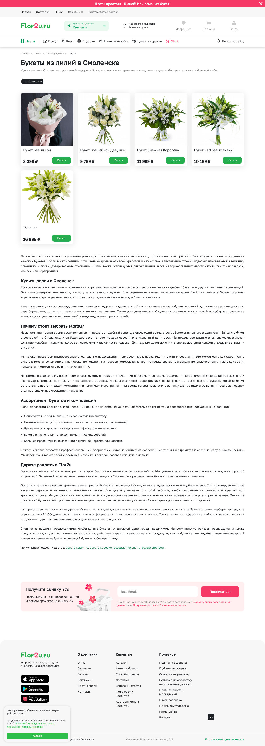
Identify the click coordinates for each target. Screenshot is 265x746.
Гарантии (84, 668)
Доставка (43, 12)
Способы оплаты (127, 674)
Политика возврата (173, 662)
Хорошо (37, 736)
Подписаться (220, 591)
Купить (61, 160)
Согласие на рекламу (174, 674)
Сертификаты (87, 685)
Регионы (165, 717)
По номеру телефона (174, 705)
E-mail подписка (170, 700)
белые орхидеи (153, 547)
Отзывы (75, 12)
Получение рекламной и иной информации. (160, 605)
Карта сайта (168, 711)
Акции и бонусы (127, 668)
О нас (59, 12)
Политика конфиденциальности (224, 739)
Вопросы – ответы (128, 685)
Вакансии (85, 680)
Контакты (84, 691)
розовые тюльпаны (126, 547)
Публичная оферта (172, 668)
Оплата (26, 12)
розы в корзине (77, 547)
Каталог (121, 662)
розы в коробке (101, 547)
